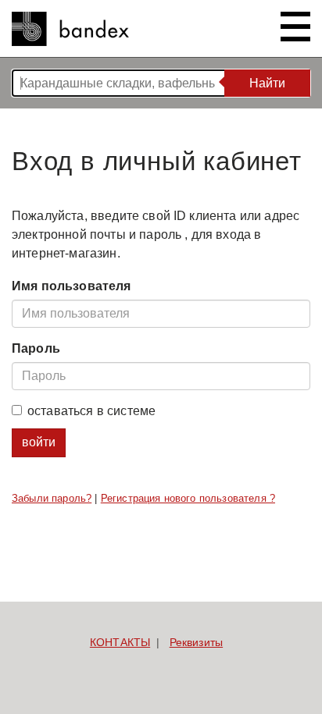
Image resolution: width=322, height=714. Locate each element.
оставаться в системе (91, 410)
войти (38, 442)
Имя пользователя (71, 286)
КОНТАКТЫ (120, 642)
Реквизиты (196, 642)
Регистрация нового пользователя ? (188, 498)
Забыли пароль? (51, 498)
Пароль (36, 348)
